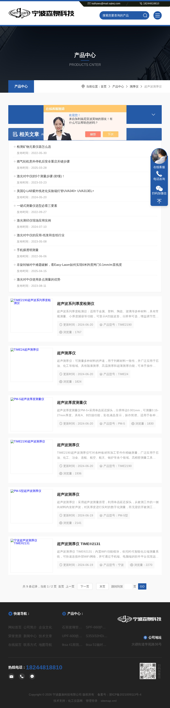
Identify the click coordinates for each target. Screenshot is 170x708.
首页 (104, 86)
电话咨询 (159, 179)
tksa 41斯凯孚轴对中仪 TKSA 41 (73, 644)
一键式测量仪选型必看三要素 (37, 205)
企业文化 (45, 627)
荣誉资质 (15, 636)
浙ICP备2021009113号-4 (125, 694)
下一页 (84, 586)
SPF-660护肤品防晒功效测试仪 (97, 627)
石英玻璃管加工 (73, 627)
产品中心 (21, 86)
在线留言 (15, 644)
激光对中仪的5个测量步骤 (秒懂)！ (41, 176)
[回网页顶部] (159, 201)
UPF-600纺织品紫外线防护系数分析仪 (73, 636)
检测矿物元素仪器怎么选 (34, 146)
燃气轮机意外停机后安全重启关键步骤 (43, 161)
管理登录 (91, 700)
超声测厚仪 (66, 353)
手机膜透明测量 (28, 250)
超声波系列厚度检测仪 (75, 304)
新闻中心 (30, 636)
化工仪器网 (75, 700)
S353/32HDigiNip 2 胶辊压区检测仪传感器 (97, 636)
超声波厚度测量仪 (72, 402)
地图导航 (45, 644)
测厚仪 (134, 86)
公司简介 (30, 627)
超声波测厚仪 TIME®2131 (78, 544)
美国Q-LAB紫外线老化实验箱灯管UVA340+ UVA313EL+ (55, 191)
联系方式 (30, 644)
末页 (102, 586)
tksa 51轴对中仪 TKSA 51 (97, 644)
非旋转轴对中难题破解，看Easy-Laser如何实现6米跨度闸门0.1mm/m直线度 (69, 264)
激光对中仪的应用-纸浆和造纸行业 (40, 235)
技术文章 (45, 636)
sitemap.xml (109, 700)
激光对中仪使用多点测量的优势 (38, 279)
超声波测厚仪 (68, 445)
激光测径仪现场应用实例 (34, 220)
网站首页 (15, 627)
